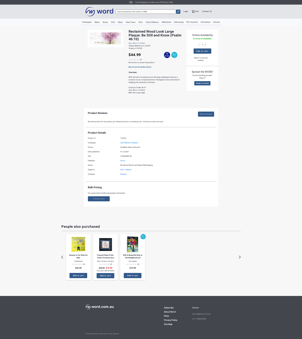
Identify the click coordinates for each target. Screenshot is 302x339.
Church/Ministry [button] (152, 22)
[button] (199, 45)
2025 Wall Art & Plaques (129, 143)
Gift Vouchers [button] (192, 22)
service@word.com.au (201, 314)
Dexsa (122, 161)
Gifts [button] (140, 22)
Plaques (123, 174)
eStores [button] (216, 22)
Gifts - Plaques (126, 170)
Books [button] (105, 22)
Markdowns (166, 22)
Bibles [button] (97, 22)
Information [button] (205, 22)
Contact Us (207, 11)
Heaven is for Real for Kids (78, 256)
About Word (170, 312)
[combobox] (146, 12)
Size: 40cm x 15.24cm (137, 43)
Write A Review (206, 114)
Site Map (168, 324)
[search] (178, 12)
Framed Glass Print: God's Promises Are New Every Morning (105, 256)
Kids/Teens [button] (130, 22)
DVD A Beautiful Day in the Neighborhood (132, 256)
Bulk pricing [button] (179, 22)
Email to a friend (202, 83)
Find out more (99, 199)
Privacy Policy (170, 320)
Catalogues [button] (87, 22)
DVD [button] (113, 22)
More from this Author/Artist (140, 67)
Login (185, 11)
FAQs (166, 316)
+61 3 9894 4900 (199, 319)
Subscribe (169, 307)
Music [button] (120, 22)
